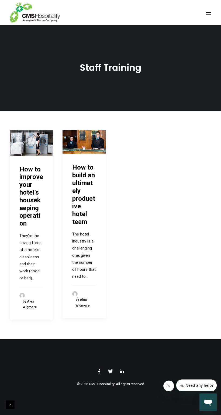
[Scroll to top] (10, 404)
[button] (208, 12)
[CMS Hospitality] (35, 12)
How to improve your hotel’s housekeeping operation (31, 196)
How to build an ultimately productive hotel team (83, 195)
